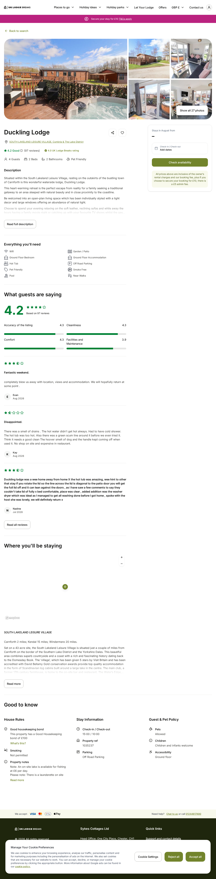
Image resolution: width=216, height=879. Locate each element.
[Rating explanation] (21, 150)
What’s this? (18, 743)
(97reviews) (32, 150)
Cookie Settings (148, 856)
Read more (14, 683)
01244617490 (193, 813)
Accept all (195, 856)
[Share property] (112, 133)
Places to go (62, 7)
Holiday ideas (88, 7)
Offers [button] (163, 7)
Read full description (20, 224)
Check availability (180, 162)
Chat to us (172, 813)
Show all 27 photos (192, 110)
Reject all (173, 856)
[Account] (209, 7)
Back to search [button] (18, 31)
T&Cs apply (125, 18)
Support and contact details (163, 838)
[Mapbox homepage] (12, 618)
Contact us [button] (196, 7)
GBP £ (176, 7)
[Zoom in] (122, 557)
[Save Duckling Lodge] (122, 133)
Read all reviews (17, 524)
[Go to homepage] (17, 7)
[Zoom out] (122, 564)
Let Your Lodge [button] (144, 7)
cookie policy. (23, 866)
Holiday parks (115, 7)
